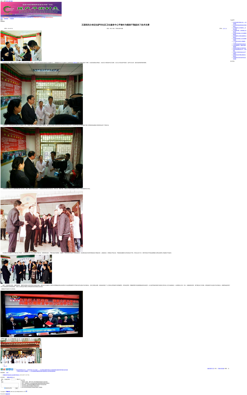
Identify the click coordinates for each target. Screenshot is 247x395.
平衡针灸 (75, 62)
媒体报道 (23, 17)
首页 (2, 17)
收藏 (208, 368)
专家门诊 (31, 17)
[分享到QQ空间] (2, 369)
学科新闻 (19, 17)
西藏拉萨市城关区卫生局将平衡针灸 (11, 374)
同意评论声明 (8, 388)
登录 (7, 1)
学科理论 (15, 17)
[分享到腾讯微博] (7, 369)
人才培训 (27, 17)
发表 (16, 388)
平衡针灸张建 (221, 368)
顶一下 (5, 366)
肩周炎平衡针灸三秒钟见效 (239, 48)
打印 (213, 368)
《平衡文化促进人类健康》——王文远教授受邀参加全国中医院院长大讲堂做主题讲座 (35, 371)
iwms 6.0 (8, 393)
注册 (9, 1)
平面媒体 (12, 18)
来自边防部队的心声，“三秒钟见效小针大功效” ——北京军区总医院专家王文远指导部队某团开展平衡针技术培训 (42, 369)
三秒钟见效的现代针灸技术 (239, 44)
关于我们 (44, 17)
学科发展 (11, 17)
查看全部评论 (10, 377)
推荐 (211, 368)
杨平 (7, 372)
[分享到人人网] (9, 369)
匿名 (18, 379)
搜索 (12, 1)
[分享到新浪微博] (4, 369)
